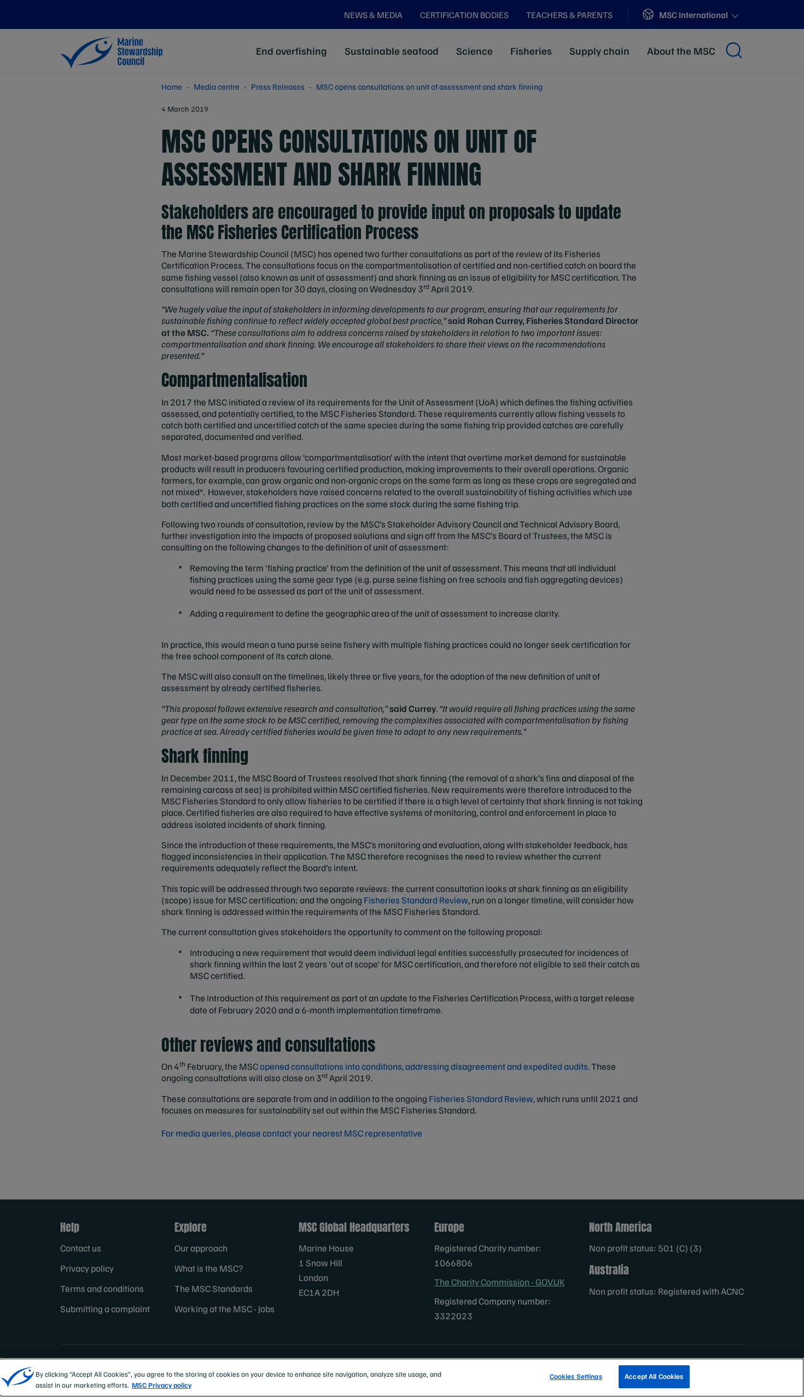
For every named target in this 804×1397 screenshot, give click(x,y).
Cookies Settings (576, 1376)
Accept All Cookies (654, 1376)
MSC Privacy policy (161, 1385)
